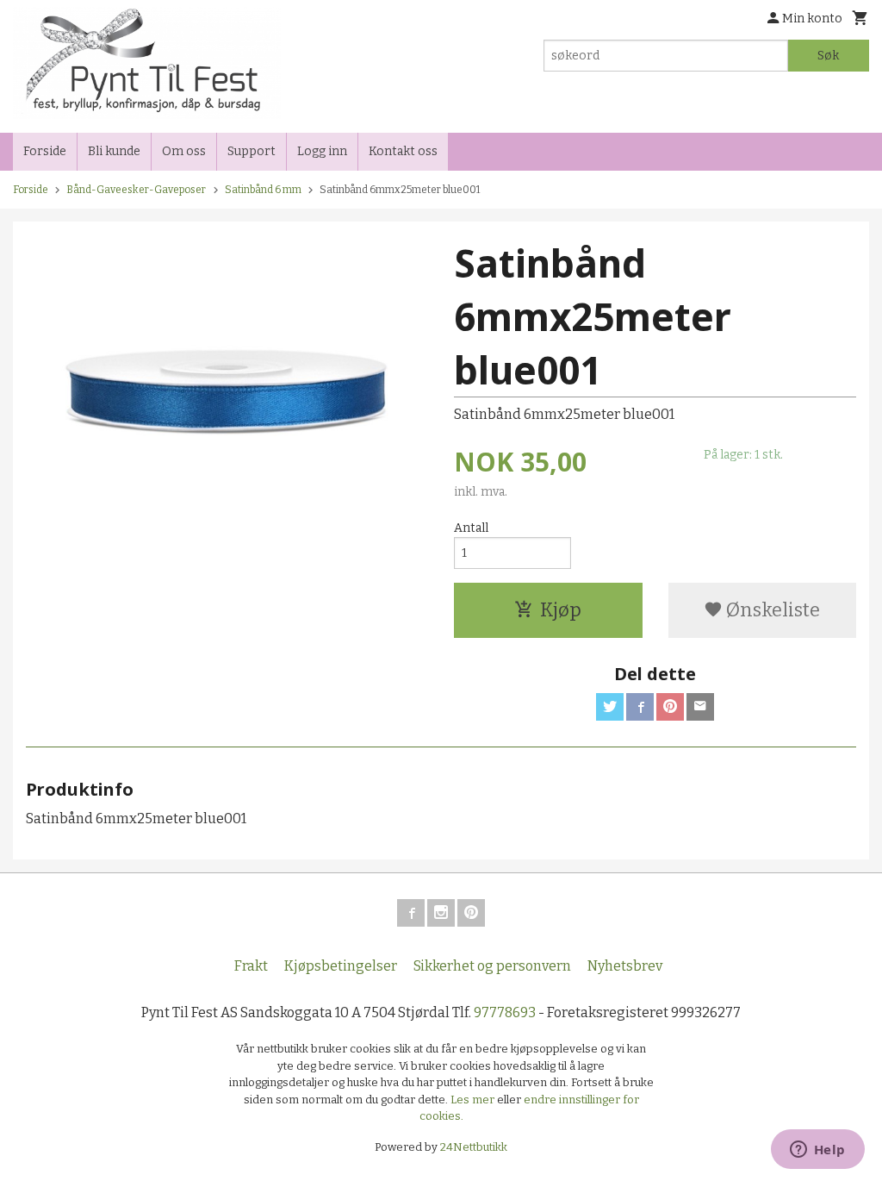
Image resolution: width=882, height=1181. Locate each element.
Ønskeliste (771, 610)
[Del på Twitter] (610, 707)
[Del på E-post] (700, 707)
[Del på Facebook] (640, 707)
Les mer (473, 1099)
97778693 (505, 1012)
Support (251, 151)
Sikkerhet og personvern (492, 966)
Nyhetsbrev (624, 966)
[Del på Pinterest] (670, 707)
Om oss (184, 151)
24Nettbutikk (473, 1146)
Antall (471, 528)
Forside (44, 151)
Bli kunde (114, 151)
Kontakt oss (403, 151)
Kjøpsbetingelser (340, 966)
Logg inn (322, 151)
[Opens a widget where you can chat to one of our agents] (817, 1150)
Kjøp (560, 610)
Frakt (251, 966)
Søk (828, 55)
